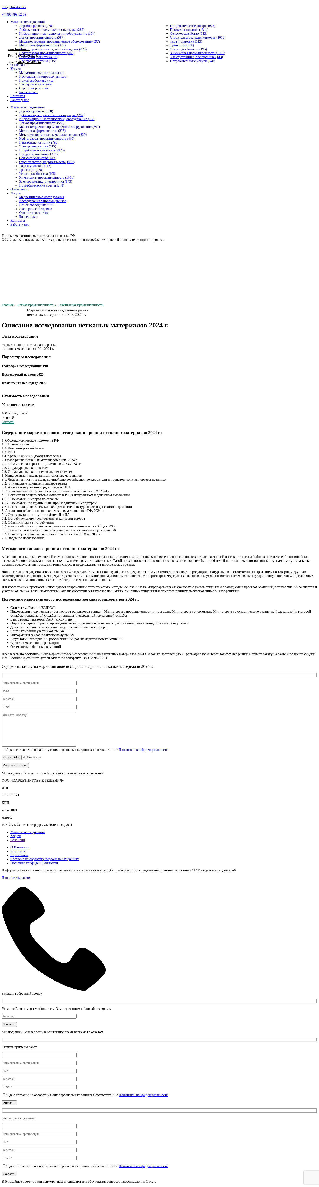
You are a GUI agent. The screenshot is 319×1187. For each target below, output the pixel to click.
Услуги (15, 68)
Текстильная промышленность (80, 305)
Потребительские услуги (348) (192, 61)
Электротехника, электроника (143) (196, 57)
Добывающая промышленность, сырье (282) (51, 29)
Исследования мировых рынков (42, 76)
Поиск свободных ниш (36, 80)
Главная (7, 305)
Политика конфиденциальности (34, 863)
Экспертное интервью (35, 84)
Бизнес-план (28, 92)
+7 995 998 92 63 (14, 14)
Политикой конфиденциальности (143, 749)
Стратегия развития (33, 88)
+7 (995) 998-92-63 (26, 55)
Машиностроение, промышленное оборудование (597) (59, 41)
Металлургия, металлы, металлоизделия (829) (53, 49)
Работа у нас (19, 100)
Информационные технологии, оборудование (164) (57, 33)
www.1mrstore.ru (19, 49)
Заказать (8, 422)
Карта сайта (19, 855)
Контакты (17, 96)
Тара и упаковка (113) (186, 41)
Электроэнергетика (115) (37, 146)
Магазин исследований (27, 22)
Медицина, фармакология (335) (42, 45)
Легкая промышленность (35, 305)
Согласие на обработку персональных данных (44, 859)
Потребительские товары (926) (192, 26)
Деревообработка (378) (36, 26)
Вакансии (17, 840)
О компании (19, 189)
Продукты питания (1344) (189, 29)
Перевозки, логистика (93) (38, 142)
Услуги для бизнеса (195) (188, 49)
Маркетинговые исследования (41, 72)
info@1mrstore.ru (14, 7)
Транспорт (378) (182, 45)
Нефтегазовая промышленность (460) (46, 53)
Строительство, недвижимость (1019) (197, 37)
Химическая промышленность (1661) (197, 53)
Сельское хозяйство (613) (188, 33)
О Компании (19, 847)
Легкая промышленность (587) (41, 37)
